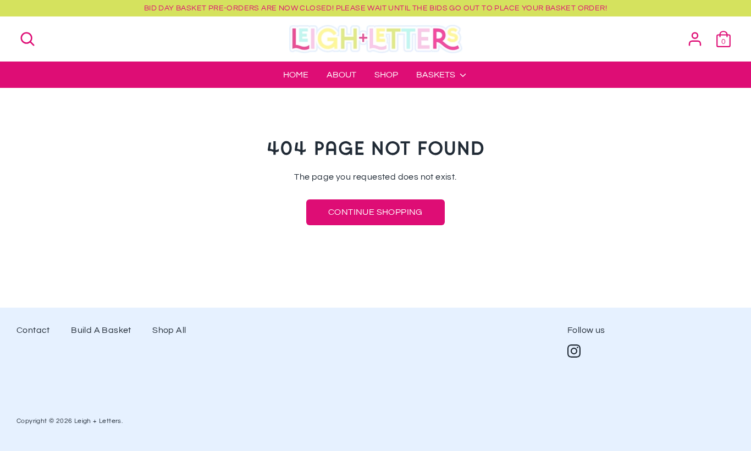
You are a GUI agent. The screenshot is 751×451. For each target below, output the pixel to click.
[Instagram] (574, 351)
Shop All (169, 330)
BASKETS (436, 74)
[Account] (695, 34)
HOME (295, 74)
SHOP (386, 74)
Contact (33, 330)
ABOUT (341, 74)
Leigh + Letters (98, 421)
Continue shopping (375, 212)
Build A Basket (101, 330)
